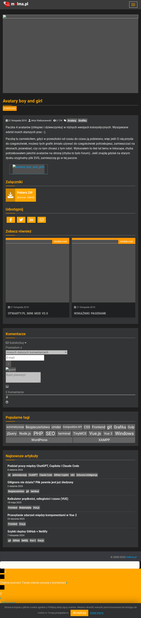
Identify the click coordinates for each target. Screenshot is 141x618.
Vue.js (95, 433)
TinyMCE (79, 433)
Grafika (82, 120)
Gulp (131, 427)
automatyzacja (15, 427)
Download (10, 108)
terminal (64, 433)
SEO (50, 433)
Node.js (25, 433)
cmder (56, 427)
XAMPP (104, 440)
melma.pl (131, 557)
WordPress (39, 440)
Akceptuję (79, 613)
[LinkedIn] (31, 220)
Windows (124, 433)
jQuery (12, 433)
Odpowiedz (8, 603)
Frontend (98, 427)
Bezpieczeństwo (38, 427)
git (109, 427)
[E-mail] (41, 220)
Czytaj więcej (96, 612)
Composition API (72, 427)
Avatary (72, 120)
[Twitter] (21, 220)
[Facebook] (11, 220)
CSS (87, 427)
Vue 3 (108, 433)
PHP (38, 433)
